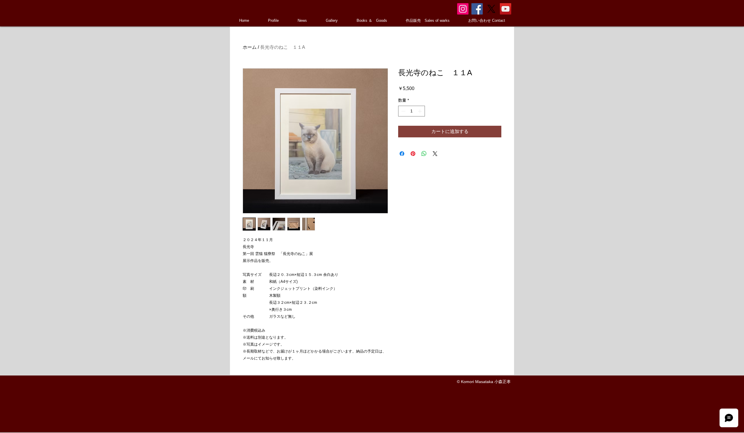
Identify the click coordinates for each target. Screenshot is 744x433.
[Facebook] (477, 9)
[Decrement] (402, 111)
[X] (491, 9)
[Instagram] (462, 9)
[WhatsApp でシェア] (424, 153)
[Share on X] (435, 153)
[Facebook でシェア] (401, 153)
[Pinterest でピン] (412, 153)
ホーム (250, 47)
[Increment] (420, 111)
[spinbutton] (411, 111)
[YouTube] (505, 9)
